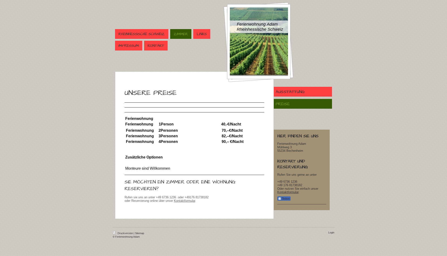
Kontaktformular (184, 200)
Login (331, 232)
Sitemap (139, 233)
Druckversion (125, 233)
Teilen (285, 198)
